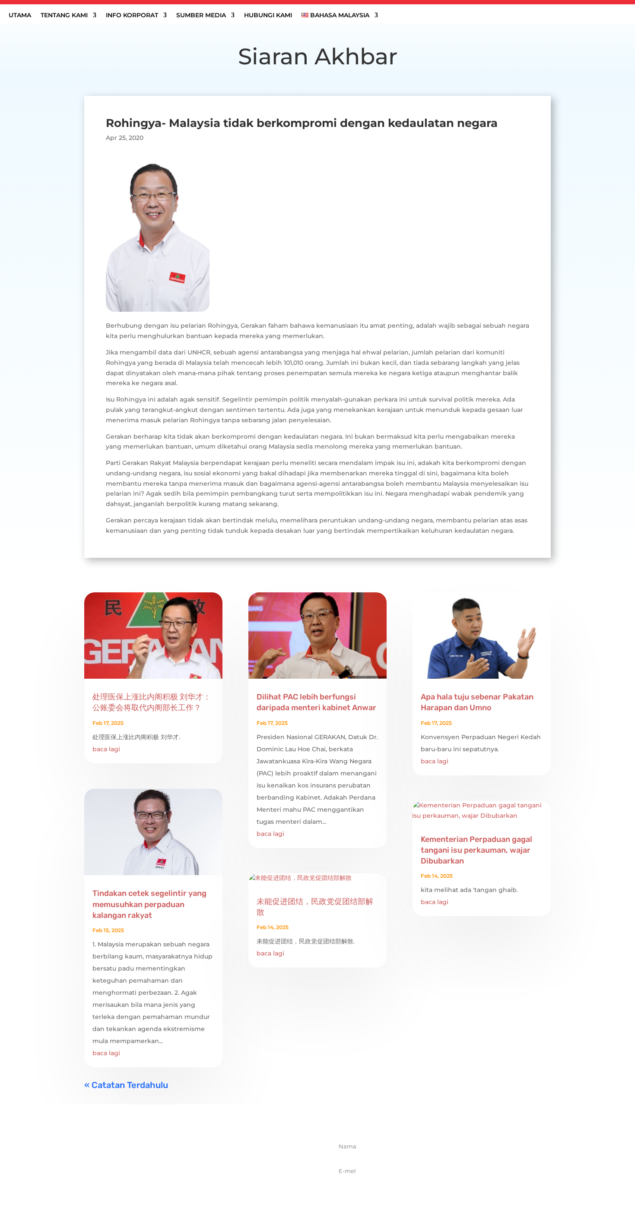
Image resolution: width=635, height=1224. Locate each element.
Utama (20, 15)
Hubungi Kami (268, 15)
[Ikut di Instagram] (213, 1188)
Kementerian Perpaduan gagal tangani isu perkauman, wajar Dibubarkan (476, 850)
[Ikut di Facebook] (175, 1188)
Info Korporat (132, 15)
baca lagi (106, 749)
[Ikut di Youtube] (232, 1188)
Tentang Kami (64, 15)
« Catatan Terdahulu (126, 1085)
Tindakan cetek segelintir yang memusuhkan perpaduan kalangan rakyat (149, 904)
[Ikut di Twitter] (194, 1188)
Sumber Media (201, 15)
